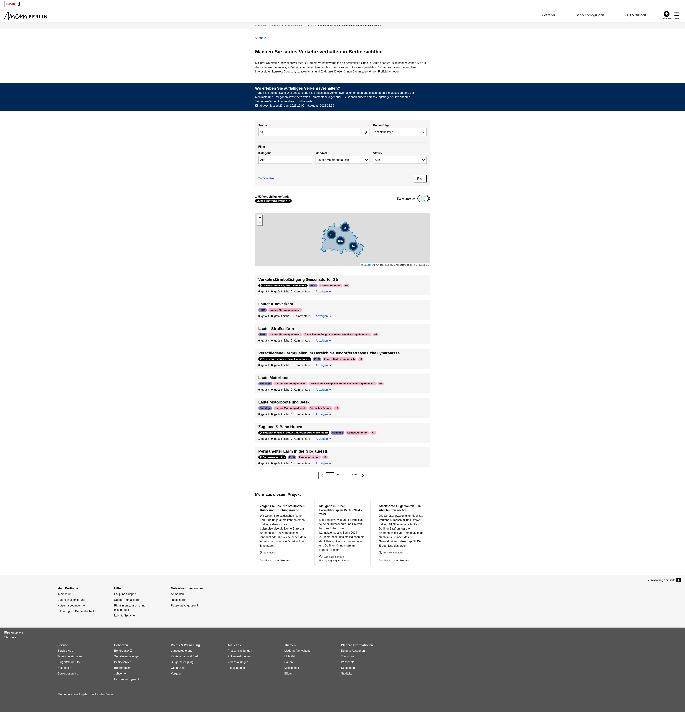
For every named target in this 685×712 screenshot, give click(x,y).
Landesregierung (181, 650)
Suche (262, 125)
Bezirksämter (122, 662)
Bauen (288, 662)
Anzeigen (323, 291)
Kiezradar (548, 15)
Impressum (64, 594)
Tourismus (347, 656)
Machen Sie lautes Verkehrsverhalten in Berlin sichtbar (350, 25)
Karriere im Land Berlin (185, 656)
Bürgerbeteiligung (182, 662)
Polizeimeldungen (239, 656)
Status (377, 153)
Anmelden (177, 594)
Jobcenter (120, 673)
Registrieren (178, 599)
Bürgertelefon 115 (68, 662)
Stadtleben (348, 667)
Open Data (178, 667)
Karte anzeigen (406, 198)
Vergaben (177, 673)
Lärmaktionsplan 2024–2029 (300, 25)
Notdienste (64, 667)
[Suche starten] (365, 132)
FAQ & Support (635, 15)
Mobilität (289, 656)
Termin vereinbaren (69, 656)
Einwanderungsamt (126, 679)
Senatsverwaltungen (127, 656)
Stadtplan (347, 673)
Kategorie (265, 153)
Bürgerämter (122, 667)
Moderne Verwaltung (297, 650)
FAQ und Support (125, 594)
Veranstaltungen (238, 662)
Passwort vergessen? (184, 605)
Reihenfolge (381, 125)
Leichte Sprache (124, 615)
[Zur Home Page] (25, 15)
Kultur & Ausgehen (353, 650)
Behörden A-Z (123, 650)
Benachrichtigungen (590, 15)
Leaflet (367, 264)
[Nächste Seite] (363, 475)
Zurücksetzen (266, 178)
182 (354, 475)
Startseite (260, 25)
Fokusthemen (236, 667)
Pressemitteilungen (240, 650)
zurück (263, 37)
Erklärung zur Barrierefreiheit (75, 611)
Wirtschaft (347, 662)
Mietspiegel (291, 667)
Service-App (65, 650)
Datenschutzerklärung (71, 599)
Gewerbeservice (67, 673)
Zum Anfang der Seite (661, 580)
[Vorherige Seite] (322, 475)
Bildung (289, 673)
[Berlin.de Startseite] (15, 635)
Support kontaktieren (127, 599)
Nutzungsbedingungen (71, 605)
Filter (420, 178)
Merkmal (321, 153)
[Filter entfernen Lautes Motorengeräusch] (289, 200)
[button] (345, 227)
